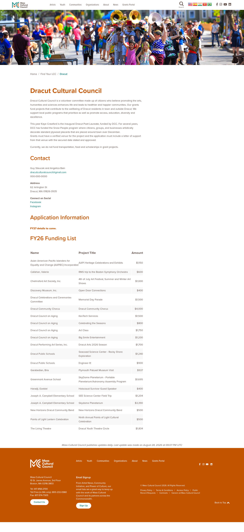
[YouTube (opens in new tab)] (225, 5)
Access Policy (183, 490)
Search (181, 7)
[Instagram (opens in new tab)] (220, 5)
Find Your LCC (48, 74)
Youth (62, 4)
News (115, 4)
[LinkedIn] (229, 5)
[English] (190, 4)
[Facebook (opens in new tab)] (215, 5)
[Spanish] (195, 4)
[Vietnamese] (204, 4)
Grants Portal (128, 4)
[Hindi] (200, 4)
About (106, 4)
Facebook (35, 202)
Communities (75, 4)
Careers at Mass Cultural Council (186, 493)
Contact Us (39, 502)
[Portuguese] (209, 4)
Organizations (92, 4)
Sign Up (84, 505)
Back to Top (221, 502)
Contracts (163, 493)
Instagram (35, 206)
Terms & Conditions (164, 490)
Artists (53, 4)
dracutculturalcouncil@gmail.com (48, 172)
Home (33, 74)
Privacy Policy (146, 490)
